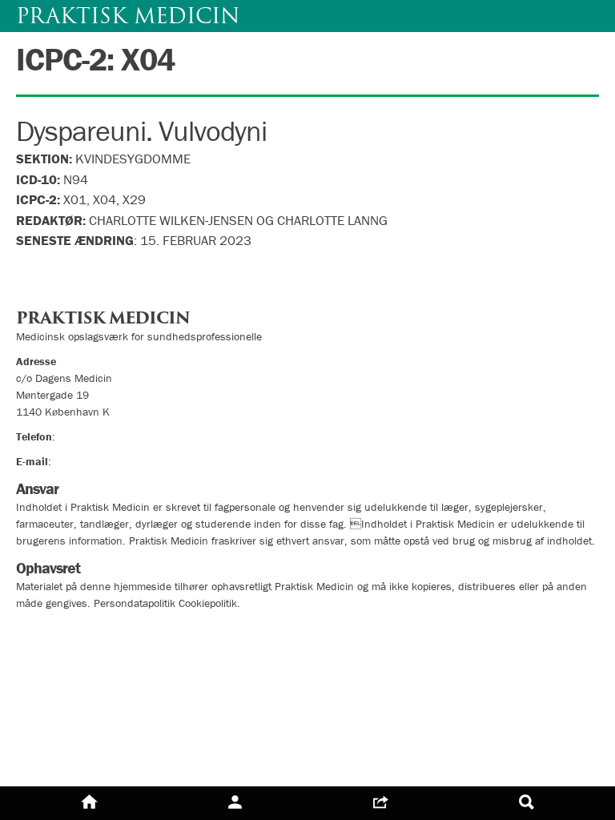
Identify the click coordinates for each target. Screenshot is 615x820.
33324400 (84, 436)
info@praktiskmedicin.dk (112, 461)
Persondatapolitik (71, 630)
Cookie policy (58, 659)
